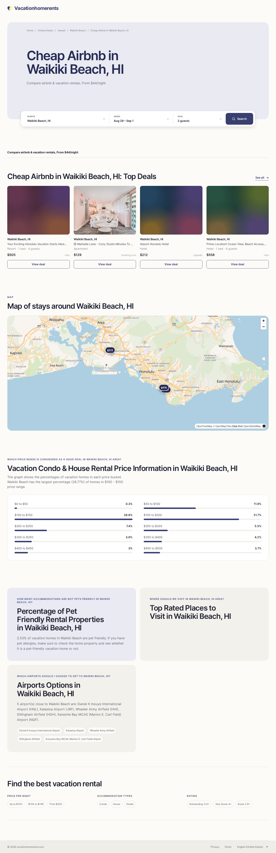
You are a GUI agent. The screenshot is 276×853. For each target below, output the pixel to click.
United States (45, 30)
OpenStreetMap (252, 426)
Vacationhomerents (36, 8)
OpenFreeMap (204, 426)
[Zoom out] (264, 327)
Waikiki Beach (78, 30)
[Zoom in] (264, 321)
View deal (38, 264)
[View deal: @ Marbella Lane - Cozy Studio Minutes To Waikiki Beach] (105, 210)
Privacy (215, 846)
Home (30, 30)
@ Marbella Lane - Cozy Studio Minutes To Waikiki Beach (111, 244)
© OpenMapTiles (222, 426)
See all (262, 177)
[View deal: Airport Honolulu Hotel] (171, 210)
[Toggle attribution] (264, 426)
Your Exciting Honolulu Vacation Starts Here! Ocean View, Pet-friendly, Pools (57, 244)
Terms (227, 846)
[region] (138, 373)
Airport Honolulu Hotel (154, 244)
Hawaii (61, 30)
